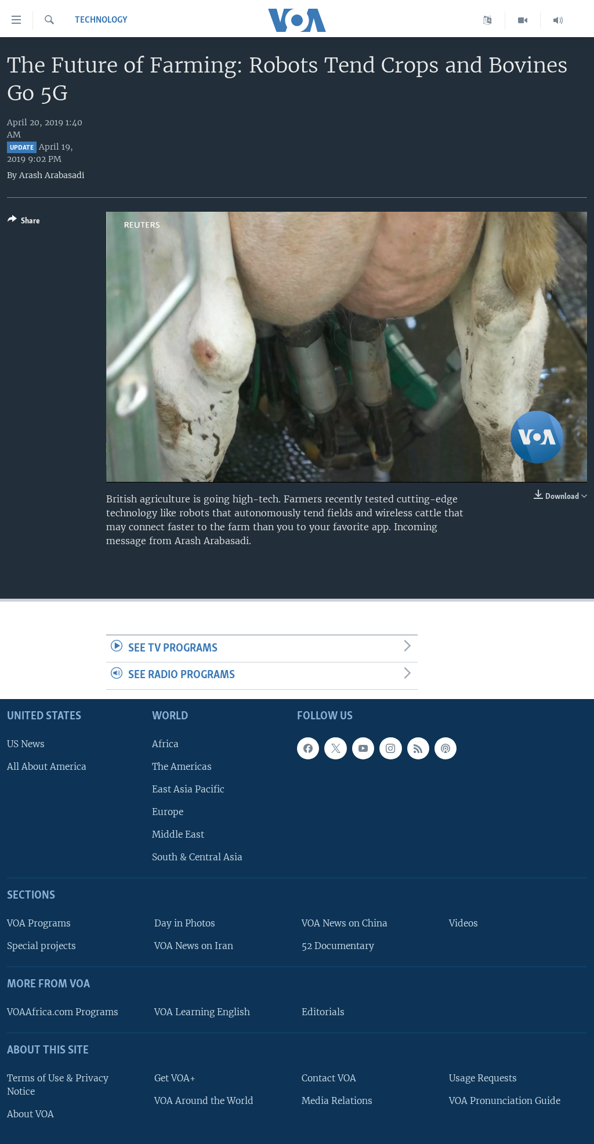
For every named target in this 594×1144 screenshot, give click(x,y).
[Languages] (487, 20)
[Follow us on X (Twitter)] (335, 748)
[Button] (24, 223)
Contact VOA (329, 1078)
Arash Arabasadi (52, 175)
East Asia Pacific (188, 789)
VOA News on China (344, 923)
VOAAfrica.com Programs (62, 1012)
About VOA (30, 1114)
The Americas (182, 766)
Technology (101, 20)
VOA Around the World (203, 1100)
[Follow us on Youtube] (363, 748)
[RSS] (418, 748)
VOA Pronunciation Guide (504, 1100)
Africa (165, 744)
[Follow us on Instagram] (390, 748)
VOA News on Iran (193, 945)
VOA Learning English (202, 1012)
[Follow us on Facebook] (308, 748)
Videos (463, 923)
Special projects (41, 945)
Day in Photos (184, 923)
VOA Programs (39, 923)
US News (26, 744)
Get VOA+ (174, 1078)
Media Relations (337, 1100)
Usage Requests (483, 1078)
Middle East (178, 834)
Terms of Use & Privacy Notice (57, 1085)
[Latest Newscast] (558, 20)
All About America (46, 766)
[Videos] (523, 20)
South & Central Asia (197, 857)
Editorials (323, 1012)
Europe (167, 811)
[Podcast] (445, 748)
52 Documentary (338, 945)
